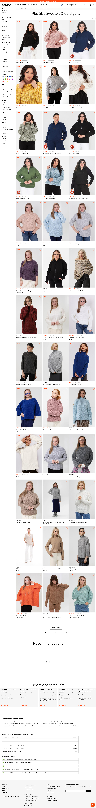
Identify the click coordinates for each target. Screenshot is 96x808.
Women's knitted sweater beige (23, 244)
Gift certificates (51, 788)
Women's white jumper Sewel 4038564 (28, 690)
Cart (93, 4)
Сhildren (34, 4)
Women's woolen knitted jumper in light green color (79, 616)
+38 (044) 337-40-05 (72, 5)
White (5, 81)
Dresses (4, 12)
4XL (11, 91)
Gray (3, 79)
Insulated (5, 59)
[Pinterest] (11, 796)
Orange (7, 79)
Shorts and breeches (7, 23)
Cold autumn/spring (8, 129)
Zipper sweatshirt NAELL (50, 291)
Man (28, 4)
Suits (3, 28)
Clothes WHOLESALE (52, 800)
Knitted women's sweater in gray (52, 384)
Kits (4, 47)
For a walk (5, 119)
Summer (5, 124)
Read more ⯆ (5, 730)
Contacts (5, 792)
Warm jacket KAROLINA (76, 62)
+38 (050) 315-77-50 (28, 798)
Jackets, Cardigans (6, 17)
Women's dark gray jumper (23, 384)
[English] (62, 5)
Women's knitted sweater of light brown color (52, 569)
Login (84, 4)
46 (3, 91)
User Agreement (51, 792)
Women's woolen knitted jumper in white (53, 338)
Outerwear (4, 21)
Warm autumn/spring (6, 132)
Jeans (3, 19)
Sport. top (5, 66)
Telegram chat (28, 803)
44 (3, 89)
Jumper (4, 54)
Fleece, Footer (6, 104)
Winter (4, 127)
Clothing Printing (52, 798)
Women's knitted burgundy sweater (26, 337)
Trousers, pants (5, 35)
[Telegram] (15, 796)
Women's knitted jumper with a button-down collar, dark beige (52, 616)
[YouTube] (6, 796)
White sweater (20, 476)
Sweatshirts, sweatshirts (5, 31)
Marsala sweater (47, 430)
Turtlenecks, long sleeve (6, 38)
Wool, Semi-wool (7, 109)
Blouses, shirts (5, 10)
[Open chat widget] (93, 805)
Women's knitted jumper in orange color (24, 616)
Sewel (4, 140)
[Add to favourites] (40, 21)
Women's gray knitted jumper (75, 569)
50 (3, 96)
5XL (11, 94)
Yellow (7, 81)
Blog (3, 790)
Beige (5, 76)
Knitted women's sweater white (76, 338)
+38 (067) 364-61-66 (28, 796)
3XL (11, 89)
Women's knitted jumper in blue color (24, 430)
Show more (56, 627)
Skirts (3, 24)
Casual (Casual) (6, 52)
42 (3, 87)
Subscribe (88, 791)
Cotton (4, 102)
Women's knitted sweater (76, 430)
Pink (10, 79)
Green (5, 79)
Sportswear (4, 26)
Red (3, 81)
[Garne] (6, 5)
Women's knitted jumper (76, 476)
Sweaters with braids (8, 71)
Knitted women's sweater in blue (50, 244)
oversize (5, 61)
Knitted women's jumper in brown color (25, 569)
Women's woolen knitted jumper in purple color (26, 291)
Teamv (4, 143)
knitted (4, 56)
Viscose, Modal (6, 107)
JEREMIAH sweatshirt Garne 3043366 (47, 690)
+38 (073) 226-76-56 (28, 800)
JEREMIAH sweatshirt (22, 62)
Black (7, 76)
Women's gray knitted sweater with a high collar (53, 522)
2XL (11, 87)
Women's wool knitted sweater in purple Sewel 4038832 (86, 690)
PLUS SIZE (5, 64)
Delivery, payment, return (53, 786)
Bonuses (49, 790)
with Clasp (5, 68)
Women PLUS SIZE (20, 4)
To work (5, 117)
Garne (4, 138)
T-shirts (3, 33)
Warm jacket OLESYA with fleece (52, 153)
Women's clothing (25, 8)
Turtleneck (5, 44)
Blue (10, 76)
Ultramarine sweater (75, 384)
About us (4, 784)
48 (3, 94)
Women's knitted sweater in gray (52, 476)
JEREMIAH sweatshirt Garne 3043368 (8, 690)
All (2, 8)
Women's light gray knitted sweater (79, 244)
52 (7, 87)
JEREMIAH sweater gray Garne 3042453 (67, 690)
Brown (12, 76)
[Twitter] (9, 796)
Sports (4, 49)
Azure (3, 76)
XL (7, 96)
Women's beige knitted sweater (78, 291)
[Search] (41, 5)
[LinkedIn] (18, 796)
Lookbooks (5, 788)
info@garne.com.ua (29, 805)
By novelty (92, 18)
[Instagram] (4, 796)
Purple (12, 79)
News (3, 786)
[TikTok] (13, 796)
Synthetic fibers (6, 112)
